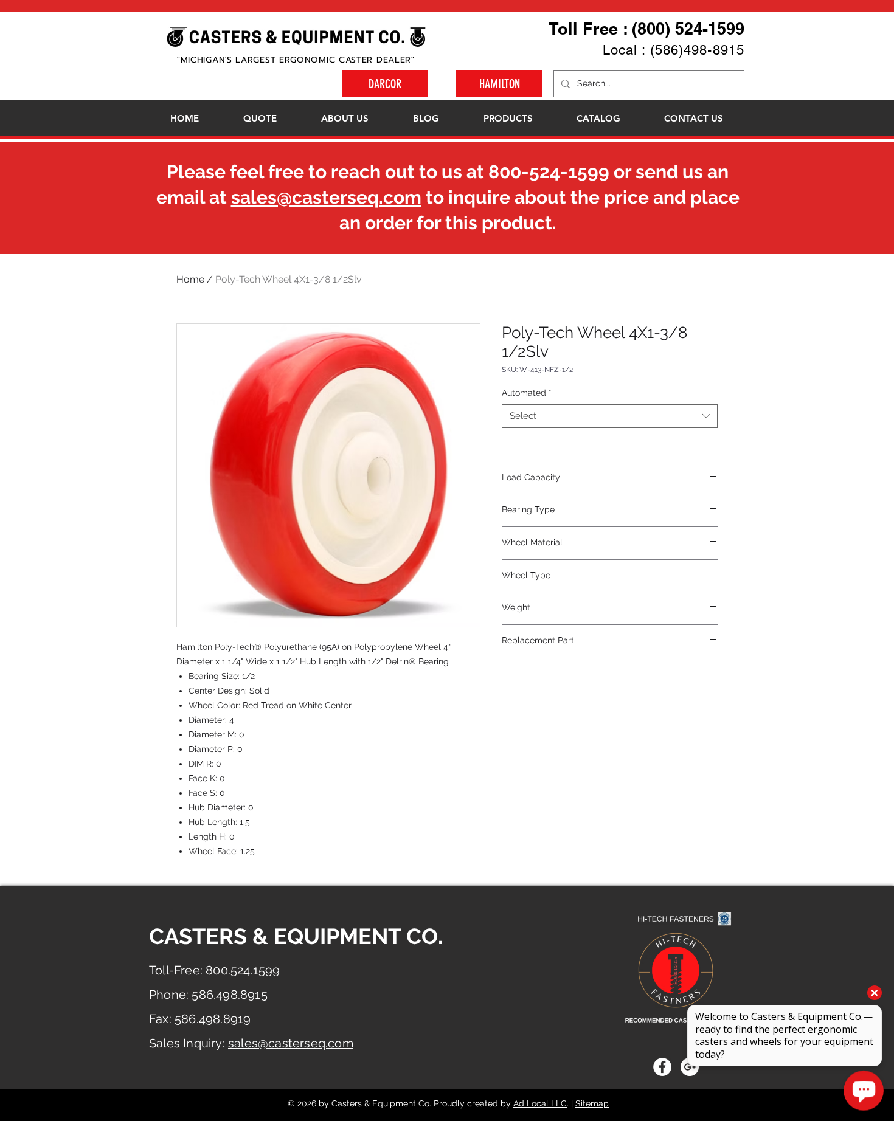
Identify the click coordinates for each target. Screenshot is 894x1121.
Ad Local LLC (540, 1103)
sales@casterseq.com (326, 197)
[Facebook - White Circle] (662, 1067)
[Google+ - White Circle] (690, 1067)
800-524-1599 (548, 171)
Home (190, 279)
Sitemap (592, 1103)
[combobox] (610, 416)
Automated (527, 393)
